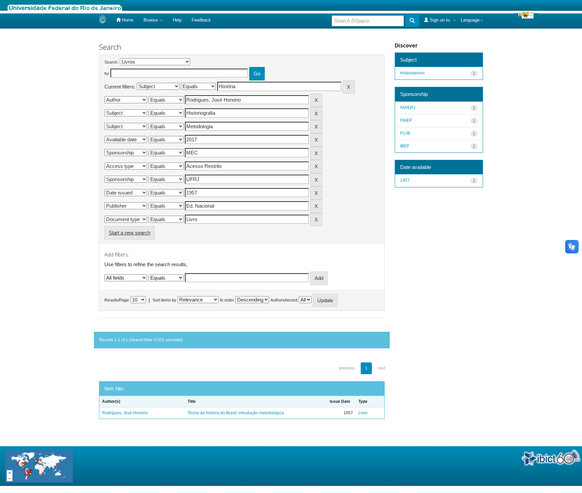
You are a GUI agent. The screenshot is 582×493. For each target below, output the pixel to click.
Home (127, 20)
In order (227, 300)
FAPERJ (407, 107)
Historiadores (412, 73)
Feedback (201, 20)
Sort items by (164, 300)
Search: (111, 62)
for (106, 73)
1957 (405, 180)
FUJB (405, 133)
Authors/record (283, 300)
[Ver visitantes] (39, 465)
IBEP (404, 146)
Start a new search (129, 233)
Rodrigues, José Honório (125, 413)
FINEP (406, 120)
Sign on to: (440, 20)
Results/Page (116, 300)
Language (470, 20)
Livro (362, 413)
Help (177, 20)
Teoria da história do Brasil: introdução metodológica (236, 413)
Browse (151, 20)
